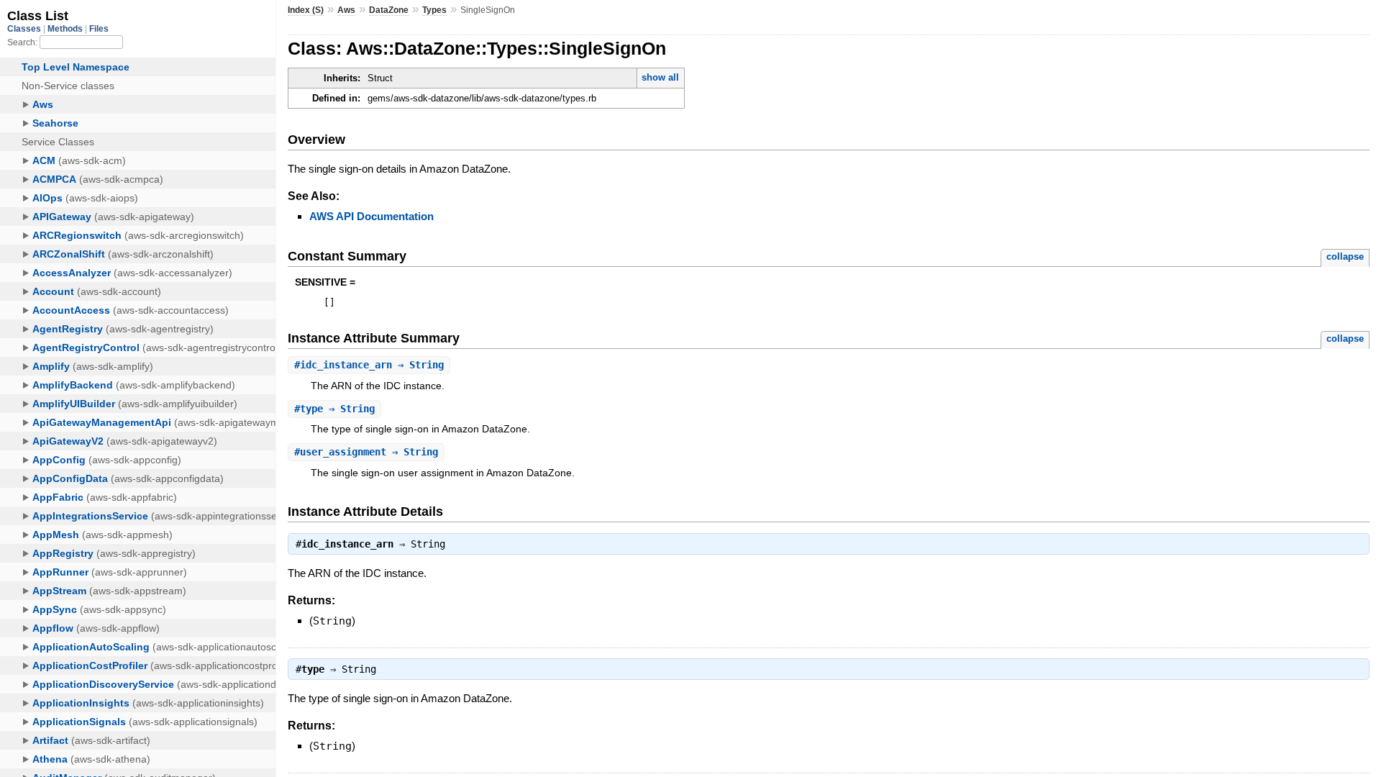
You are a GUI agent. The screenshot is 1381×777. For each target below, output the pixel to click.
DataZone (389, 10)
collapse (1345, 256)
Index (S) (306, 10)
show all (660, 77)
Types (434, 10)
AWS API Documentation (371, 216)
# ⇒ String (369, 365)
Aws (346, 10)
